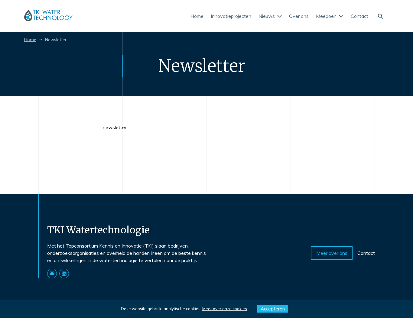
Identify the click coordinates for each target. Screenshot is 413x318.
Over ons (299, 16)
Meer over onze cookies (224, 308)
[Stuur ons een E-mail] (52, 273)
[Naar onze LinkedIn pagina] (64, 273)
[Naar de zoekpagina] (380, 16)
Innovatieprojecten (231, 16)
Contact (359, 16)
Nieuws (267, 16)
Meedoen (326, 16)
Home (196, 16)
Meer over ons (331, 253)
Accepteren (273, 309)
